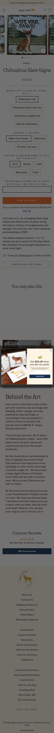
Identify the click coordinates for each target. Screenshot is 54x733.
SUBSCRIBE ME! (40, 376)
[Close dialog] (51, 350)
